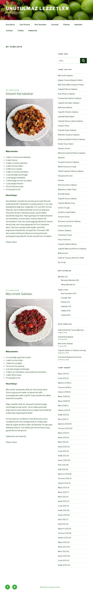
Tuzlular (9, 30)
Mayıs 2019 (62, 374)
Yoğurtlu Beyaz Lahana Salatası (70, 121)
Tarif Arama (24, 25)
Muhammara (63, 253)
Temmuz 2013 (63, 428)
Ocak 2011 (62, 560)
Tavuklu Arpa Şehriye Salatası (69, 98)
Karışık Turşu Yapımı (66, 144)
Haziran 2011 (63, 538)
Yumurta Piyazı (64, 217)
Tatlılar (20, 30)
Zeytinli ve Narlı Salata (66, 212)
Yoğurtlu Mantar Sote (66, 203)
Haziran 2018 (63, 392)
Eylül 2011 (61, 524)
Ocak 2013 (62, 451)
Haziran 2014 (63, 410)
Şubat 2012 (62, 501)
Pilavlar (66, 25)
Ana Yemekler (40, 25)
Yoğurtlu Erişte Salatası (67, 130)
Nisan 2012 (62, 492)
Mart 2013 (62, 442)
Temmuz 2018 (63, 387)
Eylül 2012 (62, 469)
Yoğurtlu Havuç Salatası (67, 199)
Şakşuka (61, 157)
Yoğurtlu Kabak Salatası (67, 244)
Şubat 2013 (62, 447)
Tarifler (61, 290)
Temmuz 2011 (63, 533)
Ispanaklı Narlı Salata (66, 117)
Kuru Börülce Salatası (66, 94)
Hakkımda (32, 30)
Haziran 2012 (63, 483)
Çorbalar (55, 25)
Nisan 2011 (62, 547)
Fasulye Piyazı (63, 126)
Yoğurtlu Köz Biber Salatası (68, 103)
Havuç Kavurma (64, 239)
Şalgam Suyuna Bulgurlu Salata (70, 80)
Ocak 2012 (62, 506)
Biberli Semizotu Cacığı (67, 167)
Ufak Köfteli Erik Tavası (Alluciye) (71, 330)
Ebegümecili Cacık (65, 176)
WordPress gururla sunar (50, 587)
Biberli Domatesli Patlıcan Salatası (71, 153)
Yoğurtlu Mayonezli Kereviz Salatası (72, 249)
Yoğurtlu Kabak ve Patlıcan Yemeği (72, 350)
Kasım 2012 (62, 460)
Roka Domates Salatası (67, 185)
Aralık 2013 (62, 415)
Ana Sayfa (10, 25)
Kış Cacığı (62, 262)
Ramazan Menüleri (68, 280)
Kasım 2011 (62, 515)
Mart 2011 (62, 551)
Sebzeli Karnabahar (19, 94)
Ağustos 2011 (63, 529)
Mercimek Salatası (19, 294)
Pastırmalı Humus (65, 226)
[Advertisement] (29, 71)
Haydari (61, 180)
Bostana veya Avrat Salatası (69, 221)
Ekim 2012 (62, 465)
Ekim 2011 (62, 519)
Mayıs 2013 (62, 433)
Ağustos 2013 (63, 424)
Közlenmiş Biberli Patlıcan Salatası (71, 139)
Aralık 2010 (62, 565)
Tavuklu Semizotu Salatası (68, 162)
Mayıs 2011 (62, 542)
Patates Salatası (64, 230)
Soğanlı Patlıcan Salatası (67, 89)
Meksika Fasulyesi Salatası (68, 135)
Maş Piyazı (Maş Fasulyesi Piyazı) (71, 85)
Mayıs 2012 (62, 488)
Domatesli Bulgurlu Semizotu (69, 357)
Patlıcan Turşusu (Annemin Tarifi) (71, 258)
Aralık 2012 (62, 456)
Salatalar (78, 25)
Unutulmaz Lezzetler (37, 8)
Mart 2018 (62, 406)
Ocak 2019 (62, 378)
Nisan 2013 (62, 437)
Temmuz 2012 (63, 478)
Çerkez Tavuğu (64, 208)
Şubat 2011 (62, 556)
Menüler (61, 277)
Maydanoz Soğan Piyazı (67, 189)
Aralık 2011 (62, 510)
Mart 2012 (62, 497)
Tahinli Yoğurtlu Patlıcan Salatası (71, 171)
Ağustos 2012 (63, 474)
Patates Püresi (64, 148)
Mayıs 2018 (62, 396)
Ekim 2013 (62, 419)
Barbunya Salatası (65, 107)
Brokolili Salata (64, 194)
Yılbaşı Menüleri (67, 285)
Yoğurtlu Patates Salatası (68, 112)
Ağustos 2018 (63, 383)
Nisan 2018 (62, 401)
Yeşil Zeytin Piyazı (65, 235)
